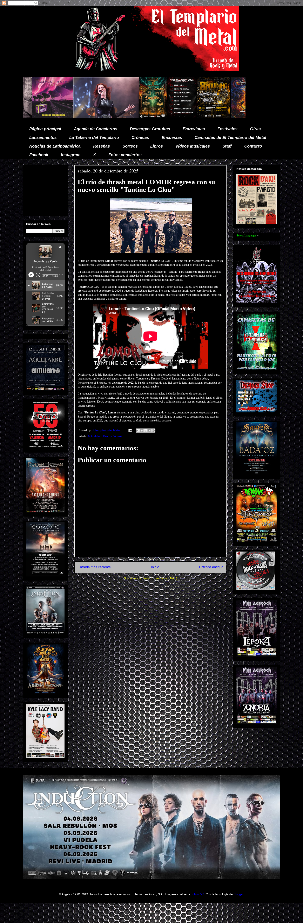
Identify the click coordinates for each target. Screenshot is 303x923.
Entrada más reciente (94, 567)
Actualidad (94, 436)
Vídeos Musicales (192, 146)
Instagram (71, 154)
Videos (117, 436)
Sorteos (130, 146)
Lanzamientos (43, 137)
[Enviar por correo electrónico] (138, 430)
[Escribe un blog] (142, 430)
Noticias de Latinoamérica (55, 146)
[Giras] (134, 117)
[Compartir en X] (145, 430)
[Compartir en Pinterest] (153, 430)
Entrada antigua (211, 567)
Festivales (227, 129)
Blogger (238, 894)
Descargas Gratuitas (150, 129)
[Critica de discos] (173, 117)
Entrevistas (194, 129)
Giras (255, 129)
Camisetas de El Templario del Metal (230, 137)
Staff (227, 146)
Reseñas (101, 146)
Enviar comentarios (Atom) (159, 578)
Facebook (38, 154)
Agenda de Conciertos (95, 129)
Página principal (45, 129)
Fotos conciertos (125, 154)
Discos (107, 436)
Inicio (155, 567)
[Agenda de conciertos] (103, 117)
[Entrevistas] (235, 117)
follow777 (198, 894)
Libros (156, 146)
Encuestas (172, 137)
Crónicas (140, 137)
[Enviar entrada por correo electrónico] (130, 430)
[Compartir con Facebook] (149, 430)
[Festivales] (74, 117)
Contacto (253, 146)
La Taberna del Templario (94, 137)
